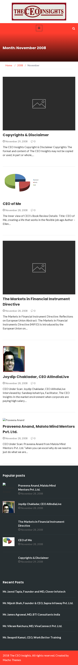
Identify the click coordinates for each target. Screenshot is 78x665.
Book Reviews (17, 197)
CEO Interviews (15, 369)
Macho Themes (12, 660)
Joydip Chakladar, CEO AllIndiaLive (36, 376)
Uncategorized (18, 128)
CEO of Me (12, 203)
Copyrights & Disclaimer (26, 134)
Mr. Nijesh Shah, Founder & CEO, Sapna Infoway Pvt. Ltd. (38, 603)
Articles (13, 292)
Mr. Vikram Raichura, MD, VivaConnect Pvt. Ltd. (32, 626)
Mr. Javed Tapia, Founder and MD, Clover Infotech (34, 591)
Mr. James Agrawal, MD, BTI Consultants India (31, 614)
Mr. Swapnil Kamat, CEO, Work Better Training (32, 637)
